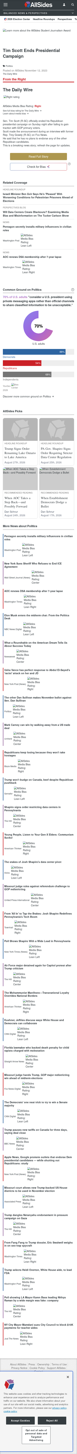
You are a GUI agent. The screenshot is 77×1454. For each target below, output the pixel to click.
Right (38, 106)
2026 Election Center (18, 19)
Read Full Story (38, 156)
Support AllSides (56, 1368)
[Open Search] (73, 5)
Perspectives (65, 19)
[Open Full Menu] (5, 5)
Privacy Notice (19, 1368)
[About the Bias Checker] (69, 163)
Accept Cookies (20, 1420)
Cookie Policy (37, 1368)
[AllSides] (38, 5)
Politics (9, 66)
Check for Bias (36, 167)
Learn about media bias (14, 113)
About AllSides (18, 1364)
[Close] (68, 1377)
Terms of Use (59, 1364)
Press (31, 1364)
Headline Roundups (44, 19)
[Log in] (64, 5)
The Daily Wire (10, 73)
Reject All (52, 1420)
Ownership (43, 1364)
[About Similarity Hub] (72, 290)
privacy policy (59, 1408)
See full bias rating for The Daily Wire (21, 110)
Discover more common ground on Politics (27, 396)
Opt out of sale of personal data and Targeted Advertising (36, 1435)
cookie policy (10, 1411)
